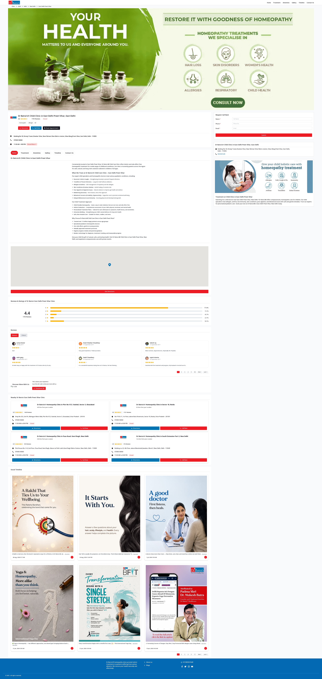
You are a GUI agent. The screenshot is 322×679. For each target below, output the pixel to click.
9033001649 (221, 154)
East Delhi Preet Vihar (45, 6)
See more (67, 554)
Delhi (25, 6)
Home (269, 3)
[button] (109, 264)
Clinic (13, 6)
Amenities (286, 3)
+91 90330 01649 (188, 662)
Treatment (276, 3)
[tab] (14, 153)
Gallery (294, 3)
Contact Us (310, 3)
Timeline (301, 3)
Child (19, 6)
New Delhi (33, 6)
